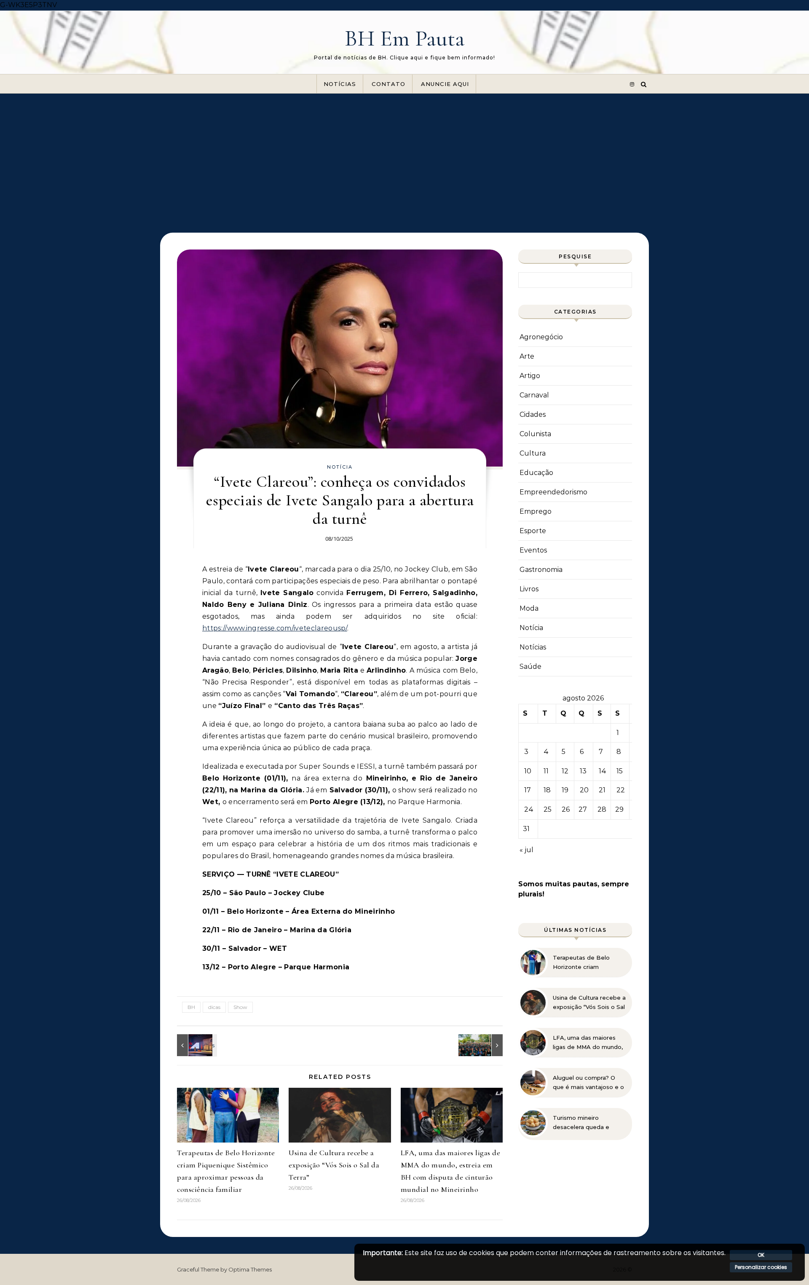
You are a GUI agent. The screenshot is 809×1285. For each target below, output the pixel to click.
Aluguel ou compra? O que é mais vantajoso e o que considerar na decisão (588, 1082)
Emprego (536, 511)
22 (620, 790)
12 (565, 771)
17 (527, 790)
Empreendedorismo (553, 492)
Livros (529, 589)
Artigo (530, 376)
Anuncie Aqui (445, 83)
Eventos (533, 550)
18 (547, 790)
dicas (214, 1007)
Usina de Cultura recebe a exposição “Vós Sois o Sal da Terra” (334, 1165)
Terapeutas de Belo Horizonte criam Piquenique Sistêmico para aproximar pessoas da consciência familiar (586, 962)
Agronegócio (541, 337)
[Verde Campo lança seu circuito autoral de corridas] (484, 1045)
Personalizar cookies (761, 1267)
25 (548, 809)
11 (546, 771)
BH (191, 1007)
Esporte (533, 531)
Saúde (530, 667)
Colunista (535, 434)
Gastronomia (541, 570)
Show (240, 1007)
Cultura (533, 453)
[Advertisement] (404, 157)
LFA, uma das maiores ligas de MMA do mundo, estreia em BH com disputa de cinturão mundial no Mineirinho (588, 1042)
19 (565, 790)
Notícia (340, 467)
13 (583, 771)
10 (527, 771)
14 (602, 771)
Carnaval (534, 395)
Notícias (340, 83)
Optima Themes (250, 1269)
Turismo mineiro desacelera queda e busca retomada (581, 1122)
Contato (388, 83)
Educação (536, 473)
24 (528, 809)
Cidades (533, 414)
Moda (529, 608)
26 (566, 809)
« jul (526, 850)
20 (584, 790)
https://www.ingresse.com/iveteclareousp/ (274, 628)
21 (602, 790)
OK (761, 1254)
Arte (527, 356)
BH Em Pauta (405, 38)
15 (619, 771)
